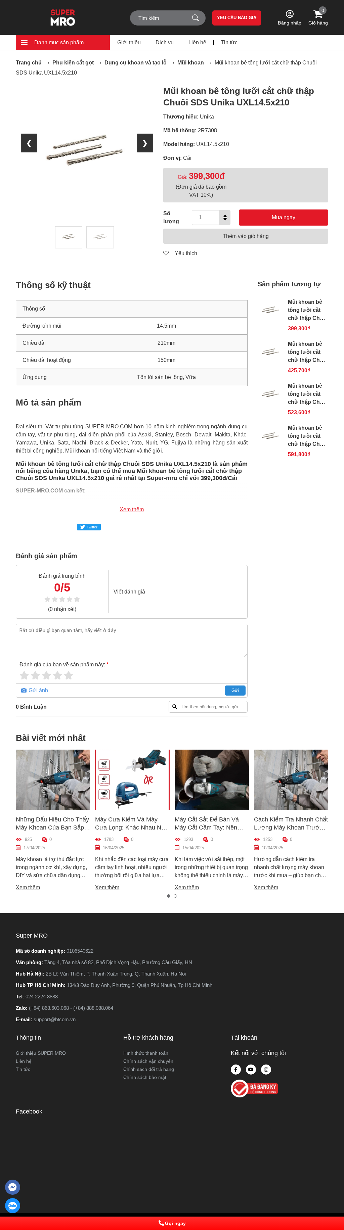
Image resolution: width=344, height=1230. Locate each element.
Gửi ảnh (37, 690)
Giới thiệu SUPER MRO (41, 1053)
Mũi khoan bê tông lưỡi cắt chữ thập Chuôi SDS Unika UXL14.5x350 (308, 402)
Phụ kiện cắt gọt (73, 62)
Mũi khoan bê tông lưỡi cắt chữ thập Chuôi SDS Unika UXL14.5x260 (308, 360)
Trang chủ (29, 62)
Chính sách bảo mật (144, 1077)
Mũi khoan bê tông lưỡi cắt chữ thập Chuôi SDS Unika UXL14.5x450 (308, 444)
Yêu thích (185, 253)
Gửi (235, 690)
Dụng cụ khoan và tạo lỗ (135, 62)
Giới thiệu (129, 42)
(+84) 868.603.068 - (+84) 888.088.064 (71, 1008)
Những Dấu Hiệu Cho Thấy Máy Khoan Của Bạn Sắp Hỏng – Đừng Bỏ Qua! (52, 827)
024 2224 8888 (42, 996)
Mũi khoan (190, 62)
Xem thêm (132, 509)
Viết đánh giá (129, 592)
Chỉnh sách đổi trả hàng (148, 1069)
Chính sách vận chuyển (148, 1061)
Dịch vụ (165, 42)
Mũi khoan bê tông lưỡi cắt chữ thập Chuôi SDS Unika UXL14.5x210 (308, 318)
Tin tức (229, 42)
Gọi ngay (175, 1223)
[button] (168, 896)
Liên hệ (197, 42)
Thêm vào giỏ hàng (246, 236)
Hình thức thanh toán (145, 1053)
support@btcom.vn (55, 1019)
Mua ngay (283, 217)
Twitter (92, 527)
